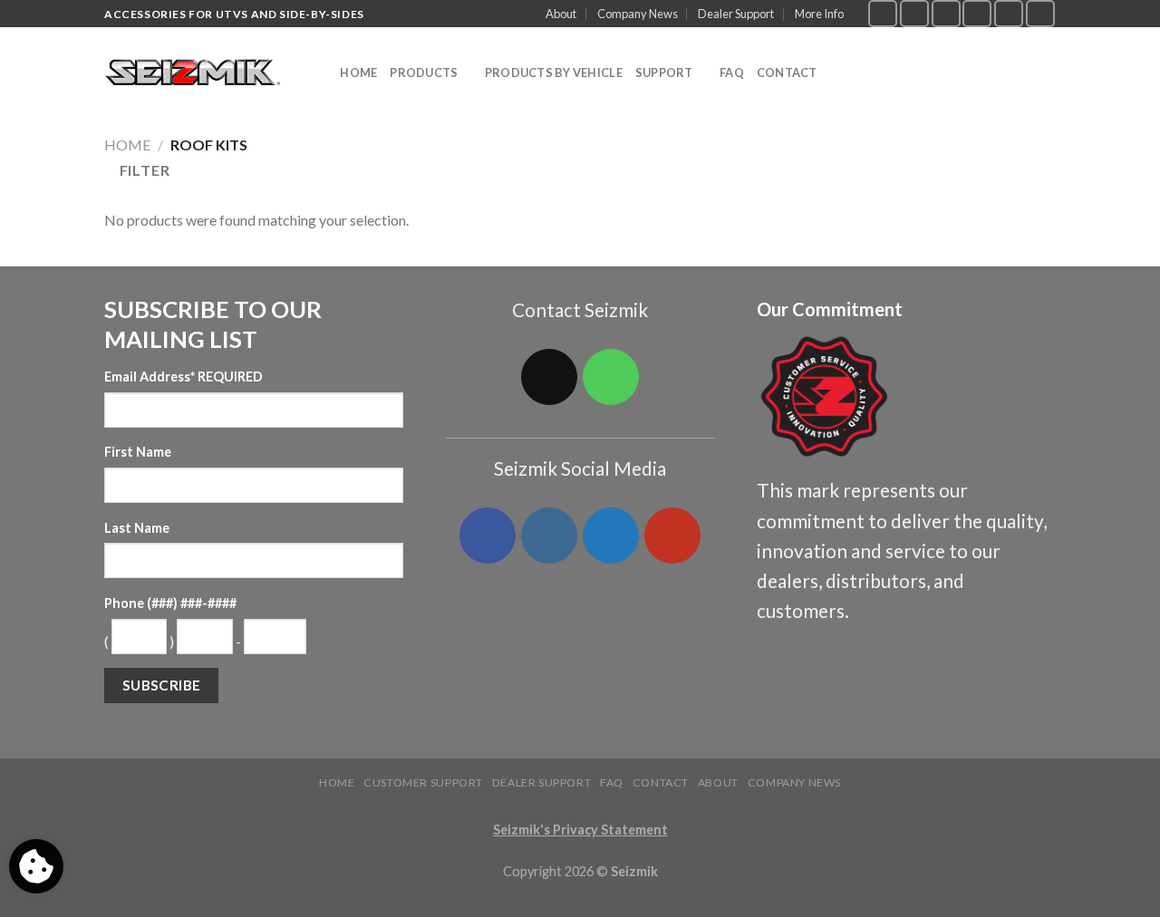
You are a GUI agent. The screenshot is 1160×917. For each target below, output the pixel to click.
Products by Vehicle (554, 72)
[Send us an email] (976, 13)
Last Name (136, 528)
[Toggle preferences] (36, 866)
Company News (637, 13)
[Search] (320, 72)
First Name (137, 451)
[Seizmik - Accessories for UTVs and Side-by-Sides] (195, 73)
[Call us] (1008, 13)
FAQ (732, 72)
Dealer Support (736, 13)
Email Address (183, 376)
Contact (787, 72)
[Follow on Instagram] (914, 13)
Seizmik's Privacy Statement (580, 829)
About (561, 13)
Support (664, 72)
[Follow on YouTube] (1040, 13)
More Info (819, 13)
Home (358, 72)
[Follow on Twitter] (946, 13)
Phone (170, 603)
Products (424, 72)
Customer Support (423, 782)
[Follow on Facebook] (882, 13)
